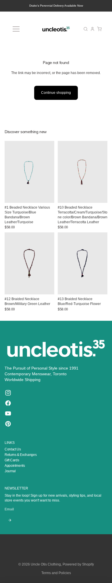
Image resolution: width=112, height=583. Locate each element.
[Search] (85, 29)
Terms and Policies (56, 573)
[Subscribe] (10, 520)
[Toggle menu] (16, 29)
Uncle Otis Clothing (46, 564)
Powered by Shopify (78, 564)
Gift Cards (12, 460)
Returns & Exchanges (20, 455)
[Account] (92, 29)
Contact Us (13, 449)
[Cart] (99, 29)
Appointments (15, 466)
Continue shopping (56, 93)
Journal (10, 471)
